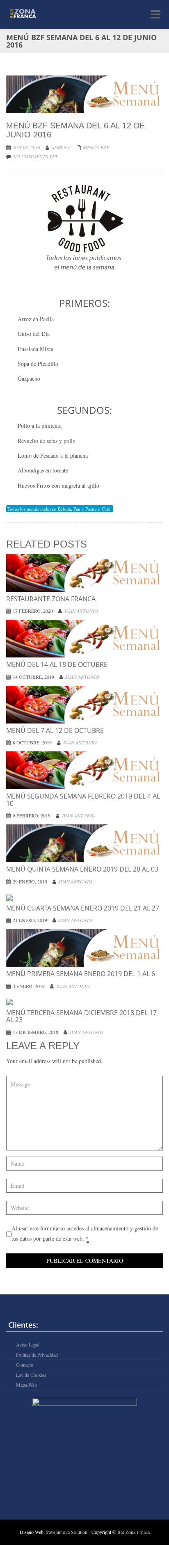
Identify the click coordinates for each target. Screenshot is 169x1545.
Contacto (24, 1365)
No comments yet (35, 156)
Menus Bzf (96, 147)
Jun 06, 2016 (26, 147)
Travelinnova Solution (67, 1532)
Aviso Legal (27, 1345)
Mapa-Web (26, 1385)
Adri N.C (61, 147)
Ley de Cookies (31, 1375)
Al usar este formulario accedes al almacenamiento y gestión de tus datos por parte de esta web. (84, 1233)
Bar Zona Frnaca (133, 1532)
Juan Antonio (81, 610)
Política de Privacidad (37, 1355)
